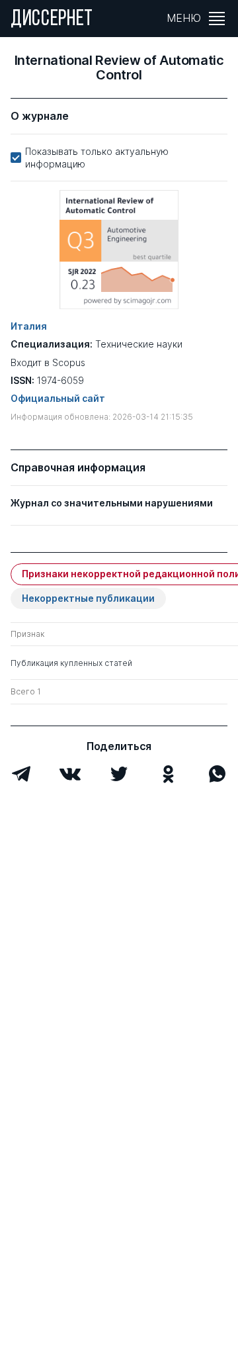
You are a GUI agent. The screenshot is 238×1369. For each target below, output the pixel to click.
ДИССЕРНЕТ (52, 20)
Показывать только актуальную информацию (97, 157)
